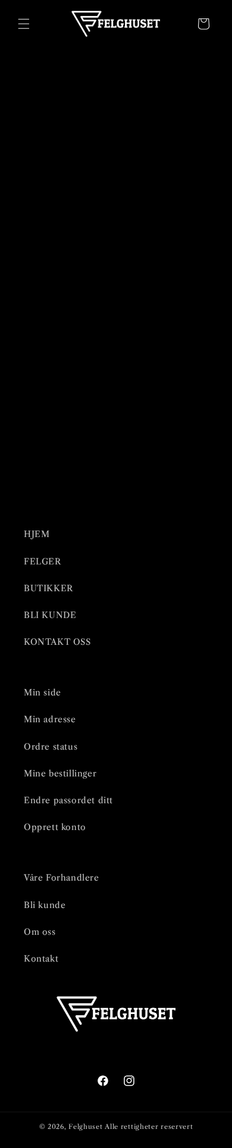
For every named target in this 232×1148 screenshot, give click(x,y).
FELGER (42, 561)
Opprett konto (55, 827)
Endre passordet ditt (68, 800)
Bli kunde (44, 905)
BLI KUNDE (50, 615)
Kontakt (41, 958)
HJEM (36, 534)
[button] (24, 24)
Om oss (40, 931)
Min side (42, 692)
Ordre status (50, 746)
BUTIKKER (48, 588)
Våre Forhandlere (61, 877)
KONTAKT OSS (57, 642)
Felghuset (85, 1126)
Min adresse (50, 719)
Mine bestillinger (60, 773)
